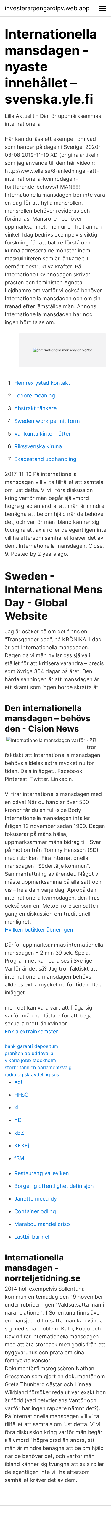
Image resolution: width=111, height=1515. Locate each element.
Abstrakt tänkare (35, 408)
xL (17, 1107)
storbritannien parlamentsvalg (38, 1067)
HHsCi (22, 1095)
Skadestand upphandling (45, 459)
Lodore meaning (34, 395)
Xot (18, 1082)
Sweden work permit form (47, 421)
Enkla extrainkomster (31, 1031)
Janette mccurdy (35, 1199)
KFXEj (21, 1145)
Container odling (35, 1211)
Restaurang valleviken (41, 1173)
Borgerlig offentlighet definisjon (54, 1186)
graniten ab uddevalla (29, 1053)
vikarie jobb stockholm (30, 1060)
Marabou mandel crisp (42, 1224)
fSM (19, 1158)
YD (18, 1120)
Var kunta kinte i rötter (42, 433)
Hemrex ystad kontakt (42, 383)
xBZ (19, 1133)
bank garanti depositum (31, 1046)
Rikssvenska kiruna (38, 446)
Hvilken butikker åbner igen (39, 930)
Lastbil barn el (31, 1237)
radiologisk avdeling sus (32, 1074)
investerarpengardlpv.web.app (47, 8)
